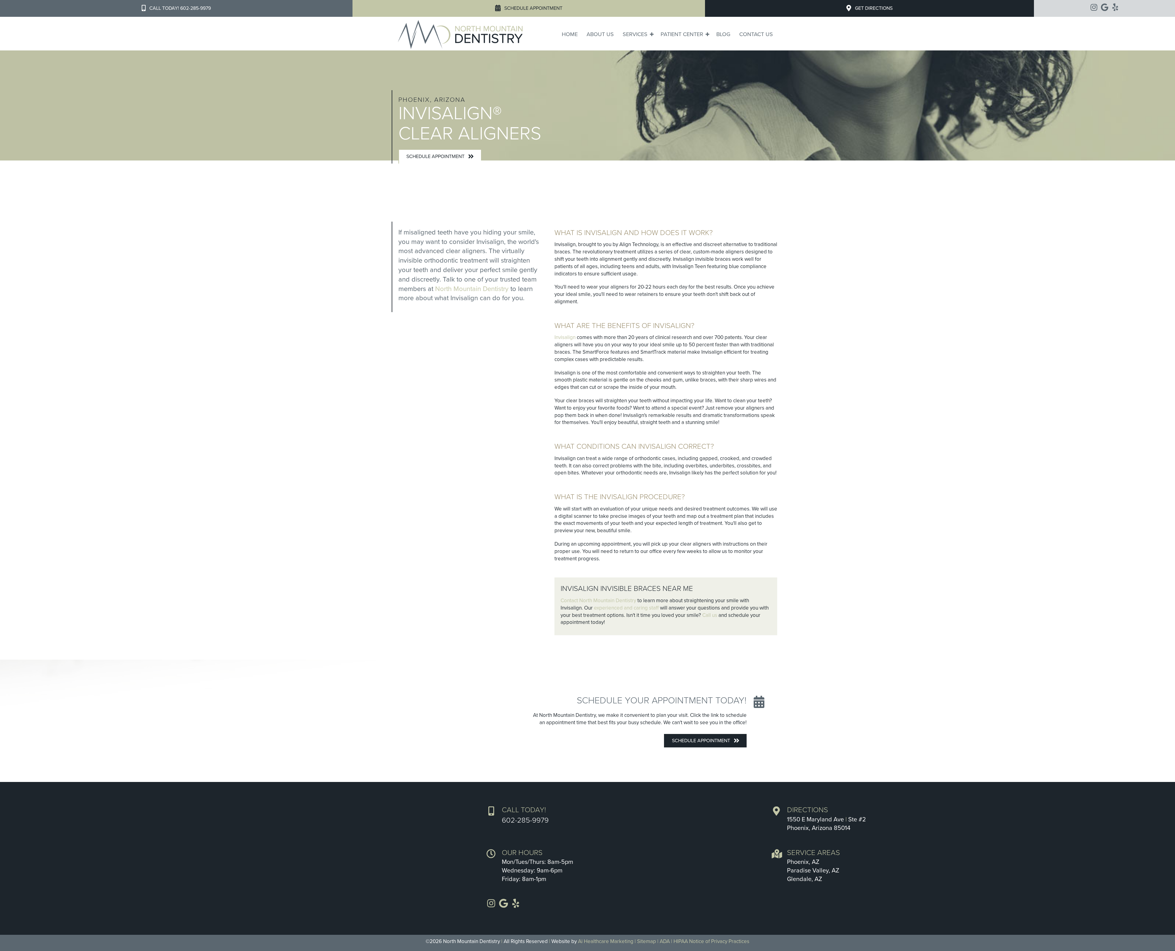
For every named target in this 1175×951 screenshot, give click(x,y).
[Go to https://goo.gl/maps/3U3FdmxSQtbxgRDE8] (963, 820)
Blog (723, 34)
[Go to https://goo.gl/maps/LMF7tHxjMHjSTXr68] (1104, 7)
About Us (600, 34)
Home (570, 34)
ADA (665, 941)
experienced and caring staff (626, 608)
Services (635, 34)
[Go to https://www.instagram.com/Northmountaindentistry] (1094, 7)
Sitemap (646, 941)
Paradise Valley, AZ (813, 870)
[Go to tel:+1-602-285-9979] (623, 815)
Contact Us (756, 34)
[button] (176, 8)
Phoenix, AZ (803, 862)
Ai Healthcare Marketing (605, 941)
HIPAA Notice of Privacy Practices (711, 941)
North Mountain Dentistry (472, 289)
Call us (709, 615)
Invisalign (565, 337)
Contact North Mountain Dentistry (598, 600)
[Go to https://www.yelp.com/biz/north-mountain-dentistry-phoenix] (1115, 7)
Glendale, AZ (804, 879)
